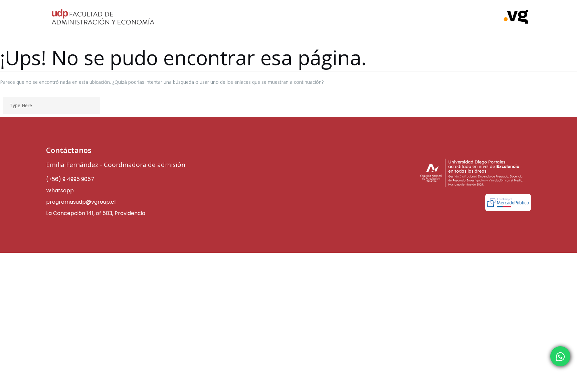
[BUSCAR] (143, 106)
